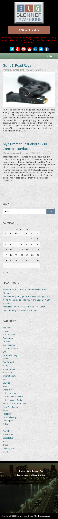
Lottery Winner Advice (13, 396)
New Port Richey (10, 407)
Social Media (8, 434)
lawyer (6, 386)
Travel (5, 445)
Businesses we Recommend (31, 474)
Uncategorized (9, 448)
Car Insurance (9, 345)
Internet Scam (9, 376)
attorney (7, 331)
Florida (6, 358)
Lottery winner (9, 393)
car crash (7, 341)
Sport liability (8, 438)
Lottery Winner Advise (13, 400)
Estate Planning (10, 355)
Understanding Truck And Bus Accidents (21, 310)
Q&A (5, 427)
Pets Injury (8, 420)
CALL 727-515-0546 (29, 29)
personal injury (9, 417)
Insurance (7, 372)
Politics (6, 424)
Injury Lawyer (9, 369)
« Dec (5, 272)
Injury (5, 365)
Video (5, 451)
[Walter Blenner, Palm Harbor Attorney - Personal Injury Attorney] (29, 11)
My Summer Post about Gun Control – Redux (25, 146)
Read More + (24, 131)
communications (10, 348)
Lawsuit (6, 383)
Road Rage (8, 431)
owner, (16, 69)
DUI (4, 351)
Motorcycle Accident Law (14, 403)
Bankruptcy (8, 338)
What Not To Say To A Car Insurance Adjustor (24, 306)
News (5, 410)
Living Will (7, 389)
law (4, 379)
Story (5, 441)
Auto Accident (9, 334)
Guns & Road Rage (17, 65)
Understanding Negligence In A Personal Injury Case (27, 296)
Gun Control (8, 362)
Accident (7, 327)
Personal (7, 413)
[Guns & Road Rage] (29, 89)
